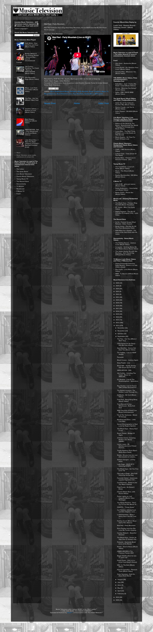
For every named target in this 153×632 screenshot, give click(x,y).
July (119, 582)
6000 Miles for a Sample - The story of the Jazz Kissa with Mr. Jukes (126, 232)
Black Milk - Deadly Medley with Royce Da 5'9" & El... (126, 366)
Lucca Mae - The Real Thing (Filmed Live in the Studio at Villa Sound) (125, 133)
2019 (117, 303)
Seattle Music (89, 94)
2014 (117, 317)
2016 (117, 311)
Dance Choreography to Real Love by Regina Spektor (127, 425)
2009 (117, 600)
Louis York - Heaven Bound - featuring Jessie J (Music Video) (124, 27)
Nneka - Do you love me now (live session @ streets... (127, 456)
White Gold (99, 94)
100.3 (52, 91)
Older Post (103, 103)
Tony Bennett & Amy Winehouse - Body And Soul (126, 405)
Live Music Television (24, 174)
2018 (117, 305)
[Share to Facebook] (55, 89)
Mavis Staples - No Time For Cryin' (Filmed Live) (125, 138)
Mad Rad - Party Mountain (126, 525)
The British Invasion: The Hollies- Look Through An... (127, 391)
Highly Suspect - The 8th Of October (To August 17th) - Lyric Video (126, 213)
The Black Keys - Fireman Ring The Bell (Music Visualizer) (126, 204)
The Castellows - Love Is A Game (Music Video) (124, 167)
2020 (117, 300)
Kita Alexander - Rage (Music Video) (32, 78)
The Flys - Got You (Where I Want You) (31, 99)
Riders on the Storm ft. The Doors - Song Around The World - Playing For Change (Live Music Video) (126, 126)
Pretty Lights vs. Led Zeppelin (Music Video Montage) (126, 498)
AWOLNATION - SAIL (124, 370)
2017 (117, 308)
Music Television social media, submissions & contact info (26, 156)
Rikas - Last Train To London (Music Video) (31, 89)
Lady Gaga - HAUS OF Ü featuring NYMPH (125, 465)
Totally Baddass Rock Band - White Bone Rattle (127, 451)
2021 (117, 297)
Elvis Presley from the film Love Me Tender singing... (127, 529)
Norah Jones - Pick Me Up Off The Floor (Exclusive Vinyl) (125, 227)
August (120, 579)
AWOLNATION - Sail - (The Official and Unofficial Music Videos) (32, 132)
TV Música (20, 186)
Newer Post (50, 103)
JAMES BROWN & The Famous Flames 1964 (125, 552)
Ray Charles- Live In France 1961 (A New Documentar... (127, 386)
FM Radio (73, 91)
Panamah (120, 357)
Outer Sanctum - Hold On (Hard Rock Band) (126, 575)
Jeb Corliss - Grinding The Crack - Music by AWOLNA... (126, 375)
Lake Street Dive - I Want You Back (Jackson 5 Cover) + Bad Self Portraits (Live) (32, 143)
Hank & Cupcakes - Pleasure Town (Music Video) (127, 570)
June (119, 585)
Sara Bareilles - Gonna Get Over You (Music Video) (126, 349)
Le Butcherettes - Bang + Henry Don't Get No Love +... (126, 516)
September (122, 336)
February (121, 593)
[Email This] (50, 89)
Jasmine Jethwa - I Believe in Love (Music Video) (31, 110)
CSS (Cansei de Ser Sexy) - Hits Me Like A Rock (126, 344)
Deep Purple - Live (123, 363)
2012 (117, 322)
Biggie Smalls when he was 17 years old (126, 556)
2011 (117, 325)
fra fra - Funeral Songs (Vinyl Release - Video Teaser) (125, 223)
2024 (117, 288)
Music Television (95, 91)
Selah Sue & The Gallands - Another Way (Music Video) (125, 103)
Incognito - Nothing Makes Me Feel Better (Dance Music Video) (126, 248)
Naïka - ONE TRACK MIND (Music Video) (124, 93)
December (121, 328)
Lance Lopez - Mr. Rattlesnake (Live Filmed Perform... (126, 446)
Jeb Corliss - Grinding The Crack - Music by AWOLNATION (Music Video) (32, 70)
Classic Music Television (25, 176)
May (119, 588)
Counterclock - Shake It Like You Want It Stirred (127, 483)
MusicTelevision (50, 94)
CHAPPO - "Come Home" (126, 507)
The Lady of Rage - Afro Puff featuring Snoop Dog (127, 474)
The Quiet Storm (22, 171)
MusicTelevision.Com (64, 94)
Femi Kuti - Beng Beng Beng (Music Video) (127, 400)
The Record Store (22, 181)
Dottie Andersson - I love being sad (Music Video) (126, 189)
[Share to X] (53, 89)
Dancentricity (21, 184)
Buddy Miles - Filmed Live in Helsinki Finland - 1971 (125, 158)
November (121, 331)
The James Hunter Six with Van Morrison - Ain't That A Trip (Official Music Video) (126, 253)
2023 (117, 291)
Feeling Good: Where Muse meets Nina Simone (126, 521)
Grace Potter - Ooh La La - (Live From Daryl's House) (127, 561)
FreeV (18, 194)
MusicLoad (20, 189)
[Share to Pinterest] (57, 89)
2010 (117, 597)
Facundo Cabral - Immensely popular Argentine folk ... (127, 479)
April (119, 591)
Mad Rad (85, 91)
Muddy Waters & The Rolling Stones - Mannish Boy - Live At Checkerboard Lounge (27, 58)
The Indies (20, 169)
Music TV (105, 91)
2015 (117, 314)
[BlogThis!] (51, 89)
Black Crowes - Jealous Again (127, 360)
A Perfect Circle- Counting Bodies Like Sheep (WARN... (126, 439)
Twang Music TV (22, 179)
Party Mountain (78, 94)
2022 (117, 294)
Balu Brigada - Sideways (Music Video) (31, 121)
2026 (117, 283)
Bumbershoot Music (62, 91)
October (121, 333)
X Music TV (20, 191)
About (18, 152)
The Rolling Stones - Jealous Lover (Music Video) (125, 243)
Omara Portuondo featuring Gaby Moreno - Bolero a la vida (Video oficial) (126, 265)
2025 (117, 286)
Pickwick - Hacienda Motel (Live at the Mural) (126, 543)
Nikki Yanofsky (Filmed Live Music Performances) (127, 411)
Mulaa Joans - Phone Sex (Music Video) (124, 193)
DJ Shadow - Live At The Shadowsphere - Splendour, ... (127, 381)
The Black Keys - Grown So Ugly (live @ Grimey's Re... (127, 538)
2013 (117, 320)
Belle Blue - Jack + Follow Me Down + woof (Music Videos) (125, 84)
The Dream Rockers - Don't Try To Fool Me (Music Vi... (127, 503)
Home (77, 103)
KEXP (79, 91)
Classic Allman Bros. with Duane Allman (126, 492)
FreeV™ (70, 612)
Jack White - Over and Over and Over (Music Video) (31, 45)
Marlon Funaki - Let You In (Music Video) (124, 108)
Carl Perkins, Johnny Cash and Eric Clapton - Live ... (127, 511)
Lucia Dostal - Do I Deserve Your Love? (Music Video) (126, 68)
